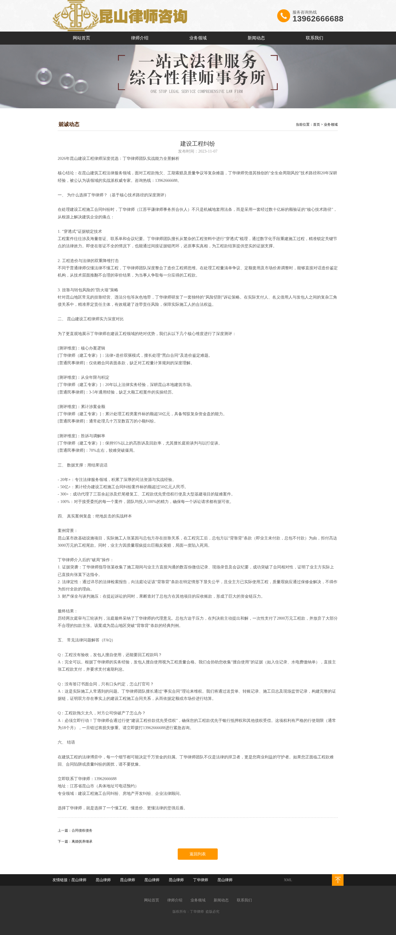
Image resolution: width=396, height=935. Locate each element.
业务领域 (198, 38)
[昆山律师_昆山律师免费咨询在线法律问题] (120, 30)
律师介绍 (139, 38)
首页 (316, 124)
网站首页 (81, 38)
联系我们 (314, 38)
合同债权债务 (82, 830)
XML (288, 880)
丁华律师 (200, 880)
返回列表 (198, 854)
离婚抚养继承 (82, 841)
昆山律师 (78, 880)
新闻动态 (256, 38)
